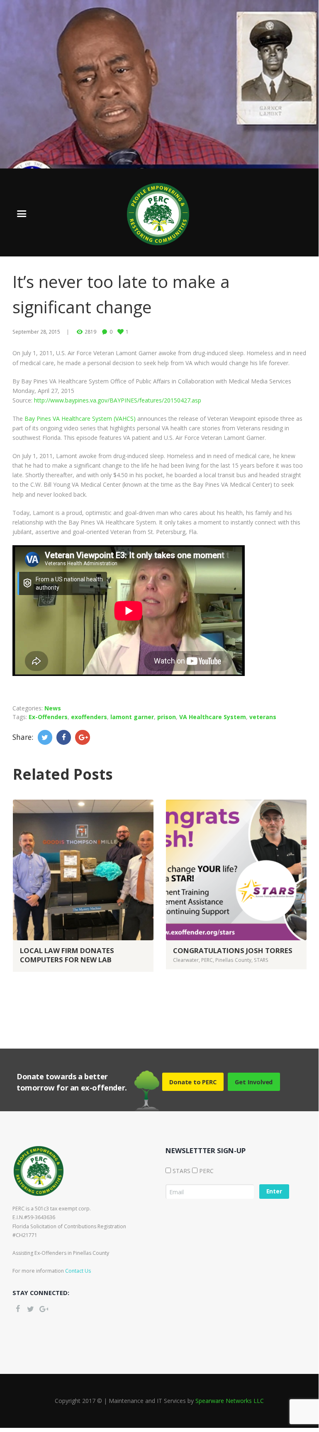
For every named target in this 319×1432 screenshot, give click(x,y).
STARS (261, 959)
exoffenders (89, 717)
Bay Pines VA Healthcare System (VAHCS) (80, 418)
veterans (262, 717)
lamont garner (132, 717)
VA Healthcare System (212, 717)
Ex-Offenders (48, 717)
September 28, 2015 (36, 331)
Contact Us (78, 1270)
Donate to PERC (192, 1082)
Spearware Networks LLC (229, 1401)
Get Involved (254, 1082)
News (52, 708)
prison (166, 717)
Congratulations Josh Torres (232, 950)
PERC (207, 959)
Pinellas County (233, 959)
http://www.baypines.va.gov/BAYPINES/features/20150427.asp (117, 400)
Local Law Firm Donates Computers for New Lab (67, 955)
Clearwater (186, 959)
